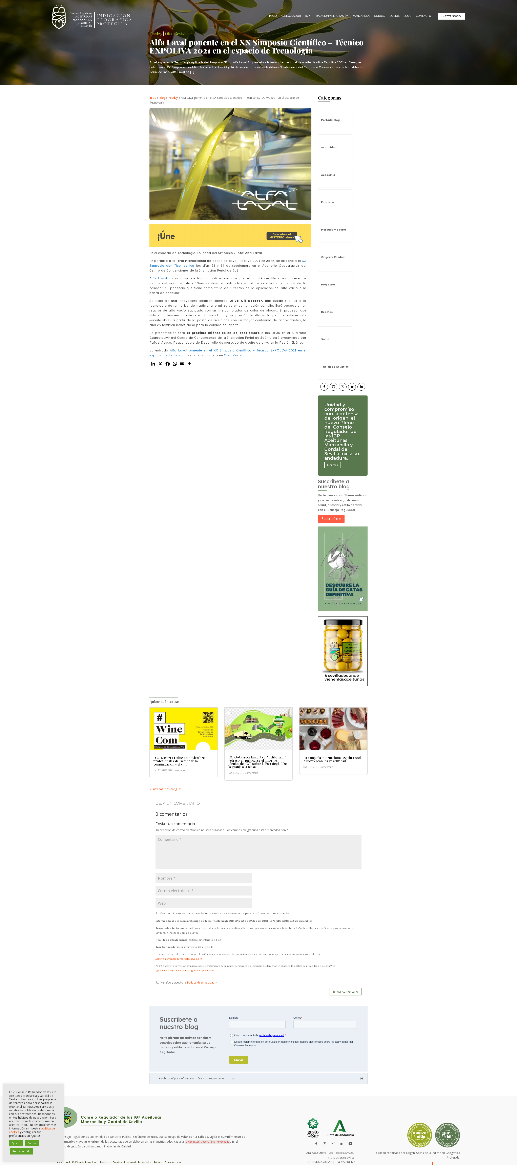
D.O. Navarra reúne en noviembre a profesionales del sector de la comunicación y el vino (180, 761)
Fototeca (327, 202)
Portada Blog (330, 120)
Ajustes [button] (16, 1143)
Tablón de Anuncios (335, 366)
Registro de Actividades (137, 1162)
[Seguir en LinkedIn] (361, 387)
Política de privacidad (201, 982)
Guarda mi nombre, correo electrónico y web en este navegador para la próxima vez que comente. (225, 913)
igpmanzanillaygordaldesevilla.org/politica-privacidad (185, 970)
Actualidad (328, 147)
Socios (394, 15)
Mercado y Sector (333, 229)
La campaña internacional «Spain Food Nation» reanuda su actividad (332, 759)
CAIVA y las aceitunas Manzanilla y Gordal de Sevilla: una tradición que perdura (340, 431)
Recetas (327, 312)
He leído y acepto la (188, 982)
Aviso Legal (63, 1162)
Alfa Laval (158, 278)
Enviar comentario (345, 991)
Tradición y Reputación (331, 15)
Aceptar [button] (32, 1143)
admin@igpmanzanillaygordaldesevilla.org (179, 958)
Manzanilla (361, 15)
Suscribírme (331, 518)
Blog (407, 15)
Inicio (273, 15)
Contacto (423, 15)
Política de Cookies (111, 1162)
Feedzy (173, 98)
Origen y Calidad (333, 257)
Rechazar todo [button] (21, 1151)
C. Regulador (291, 15)
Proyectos (328, 284)
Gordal (379, 15)
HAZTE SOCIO (451, 16)
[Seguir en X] (343, 387)
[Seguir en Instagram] (333, 387)
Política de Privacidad (84, 1162)
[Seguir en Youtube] (352, 387)
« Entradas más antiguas (165, 789)
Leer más (332, 451)
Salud (325, 339)
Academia (328, 174)
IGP (307, 15)
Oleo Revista (234, 355)
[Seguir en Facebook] (324, 387)
